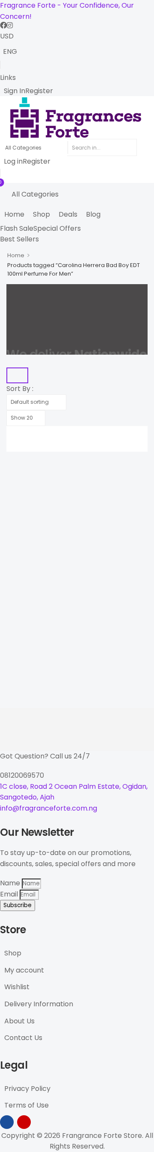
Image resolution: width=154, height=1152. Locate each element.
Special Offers (57, 228)
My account (24, 970)
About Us (19, 1021)
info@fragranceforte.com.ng (48, 808)
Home (14, 214)
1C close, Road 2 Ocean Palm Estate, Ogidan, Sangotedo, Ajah (74, 792)
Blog (93, 214)
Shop (41, 214)
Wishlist (17, 987)
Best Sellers (19, 239)
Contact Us (23, 1038)
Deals (68, 214)
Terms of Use (26, 1105)
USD (7, 36)
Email (10, 894)
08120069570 (22, 775)
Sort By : (19, 389)
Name (11, 883)
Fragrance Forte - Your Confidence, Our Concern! (67, 10)
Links (8, 77)
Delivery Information (38, 1004)
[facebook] (7, 1122)
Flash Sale (16, 228)
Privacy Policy (27, 1088)
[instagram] (24, 1122)
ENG (10, 51)
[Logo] (77, 117)
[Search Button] (145, 147)
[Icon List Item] (3, 25)
